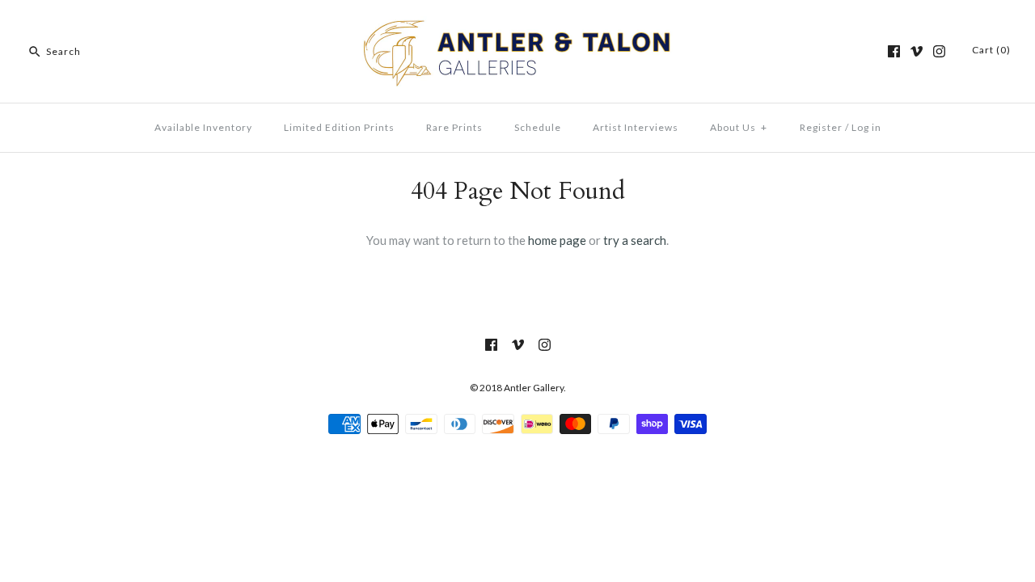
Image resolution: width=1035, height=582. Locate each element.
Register (821, 127)
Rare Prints (454, 127)
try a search (634, 240)
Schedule (537, 127)
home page (557, 240)
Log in (866, 127)
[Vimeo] (916, 51)
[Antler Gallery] (517, 26)
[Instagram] (939, 51)
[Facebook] (894, 51)
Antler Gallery (534, 388)
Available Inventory (203, 127)
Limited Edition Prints (339, 127)
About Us (738, 127)
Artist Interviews (635, 127)
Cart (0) (991, 50)
